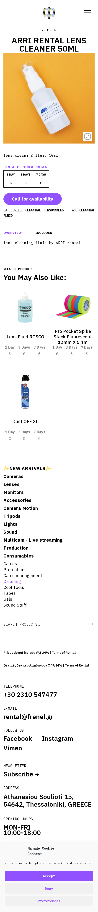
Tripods (12, 516)
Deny (49, 888)
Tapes (9, 593)
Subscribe (19, 774)
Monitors (13, 492)
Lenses (11, 484)
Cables (10, 563)
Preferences (49, 901)
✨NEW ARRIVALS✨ (27, 468)
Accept (49, 876)
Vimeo (12, 748)
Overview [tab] (12, 232)
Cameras (13, 476)
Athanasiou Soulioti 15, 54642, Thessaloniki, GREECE (47, 800)
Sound (10, 532)
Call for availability (32, 199)
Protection (13, 569)
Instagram (57, 738)
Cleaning (12, 581)
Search (88, 624)
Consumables (18, 556)
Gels (7, 599)
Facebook (17, 738)
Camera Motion (20, 508)
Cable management (22, 575)
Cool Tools (13, 587)
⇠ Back (49, 30)
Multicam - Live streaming (33, 540)
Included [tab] (43, 232)
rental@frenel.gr (28, 716)
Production (15, 548)
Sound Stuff (15, 605)
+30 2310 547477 (30, 694)
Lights (10, 524)
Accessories (17, 500)
